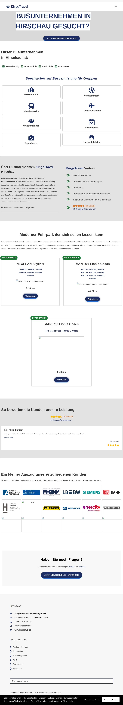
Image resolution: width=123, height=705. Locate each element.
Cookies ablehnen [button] (91, 700)
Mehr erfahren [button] (69, 701)
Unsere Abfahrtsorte (20, 681)
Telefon (81, 567)
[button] (8, 437)
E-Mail (71, 567)
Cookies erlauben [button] (111, 700)
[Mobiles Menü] (116, 6)
